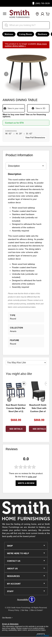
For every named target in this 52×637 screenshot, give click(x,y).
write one (32, 476)
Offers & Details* (36, 610)
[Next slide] (43, 399)
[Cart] (48, 14)
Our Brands (7, 618)
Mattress (9, 34)
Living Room (25, 34)
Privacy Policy (13, 610)
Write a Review (26, 483)
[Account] (42, 14)
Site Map (24, 610)
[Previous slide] (9, 399)
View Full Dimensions (35, 138)
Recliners (42, 34)
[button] (4, 14)
